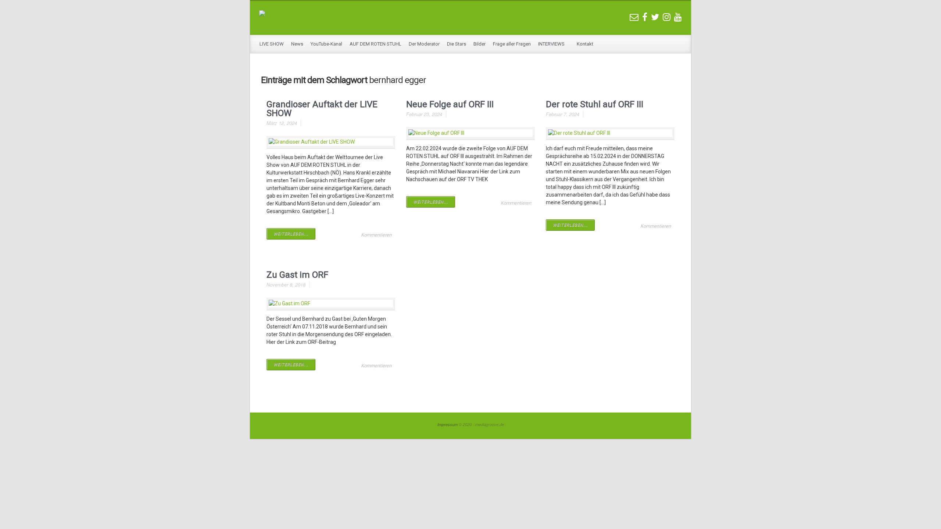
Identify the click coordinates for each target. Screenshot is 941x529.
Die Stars (456, 44)
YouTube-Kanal (326, 44)
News (297, 44)
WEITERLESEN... (290, 233)
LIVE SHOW (272, 44)
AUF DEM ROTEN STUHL (375, 44)
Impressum (447, 424)
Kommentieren (376, 235)
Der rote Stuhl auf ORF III (594, 104)
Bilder (479, 44)
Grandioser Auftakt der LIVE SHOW (322, 108)
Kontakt (585, 44)
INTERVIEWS (552, 44)
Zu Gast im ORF (297, 275)
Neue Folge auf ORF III (450, 104)
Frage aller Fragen (512, 44)
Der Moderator (424, 44)
